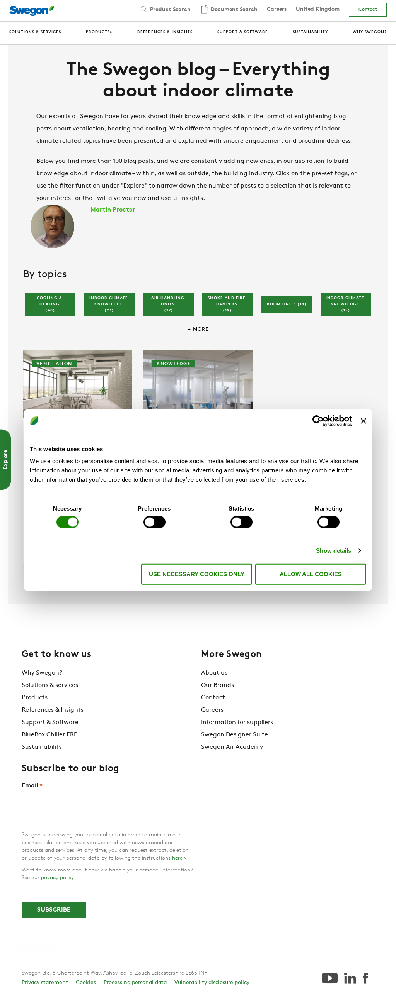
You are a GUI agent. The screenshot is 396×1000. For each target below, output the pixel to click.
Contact (367, 9)
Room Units (287, 304)
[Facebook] (365, 978)
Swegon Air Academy (232, 747)
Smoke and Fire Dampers (227, 304)
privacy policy (57, 878)
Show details (333, 550)
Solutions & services (50, 685)
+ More (198, 329)
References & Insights (53, 710)
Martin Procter (112, 210)
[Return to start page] (34, 11)
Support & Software (50, 722)
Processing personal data (135, 983)
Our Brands (217, 685)
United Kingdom (318, 9)
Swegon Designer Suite (234, 735)
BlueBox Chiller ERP (50, 735)
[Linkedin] (350, 978)
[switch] (154, 522)
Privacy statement (45, 983)
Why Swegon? (42, 673)
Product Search (169, 10)
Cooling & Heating (50, 304)
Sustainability (42, 747)
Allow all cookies (311, 574)
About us (214, 673)
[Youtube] (330, 978)
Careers (277, 9)
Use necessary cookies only (196, 574)
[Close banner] (363, 420)
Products (35, 698)
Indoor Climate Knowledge (109, 304)
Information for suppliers (237, 722)
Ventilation (54, 364)
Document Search (233, 10)
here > (179, 858)
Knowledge (174, 364)
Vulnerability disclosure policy (211, 983)
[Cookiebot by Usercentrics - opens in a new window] (318, 420)
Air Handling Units (168, 304)
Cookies (86, 983)
